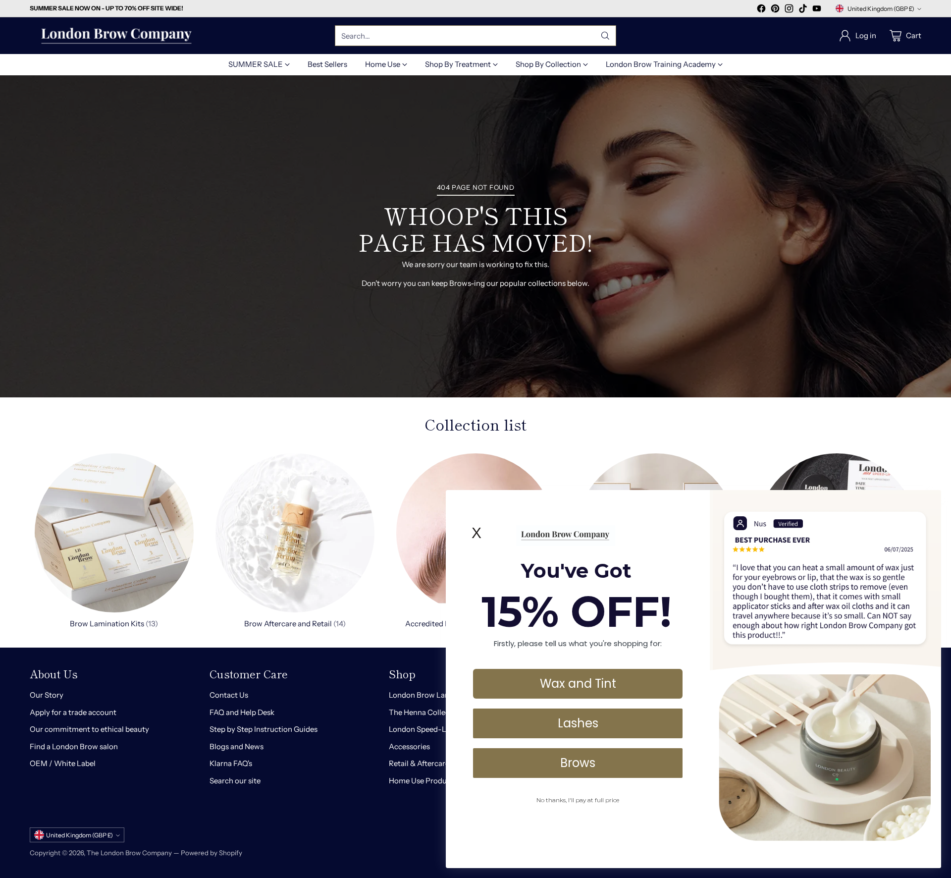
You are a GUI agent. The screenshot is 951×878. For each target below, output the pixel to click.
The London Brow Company (129, 853)
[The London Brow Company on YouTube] (817, 10)
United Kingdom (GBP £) (880, 8)
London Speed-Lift (421, 729)
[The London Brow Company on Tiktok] (803, 10)
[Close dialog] (928, 502)
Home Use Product (421, 780)
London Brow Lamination (432, 695)
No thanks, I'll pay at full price (577, 800)
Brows (577, 763)
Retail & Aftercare (419, 763)
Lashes (578, 723)
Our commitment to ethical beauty (89, 729)
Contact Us (229, 695)
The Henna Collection (426, 712)
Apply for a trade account (73, 712)
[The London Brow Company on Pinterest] (775, 10)
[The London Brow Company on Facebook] (761, 10)
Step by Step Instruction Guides (263, 729)
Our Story (46, 695)
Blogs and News (237, 746)
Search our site (235, 780)
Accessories (409, 746)
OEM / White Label (63, 763)
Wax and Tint (578, 683)
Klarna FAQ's (231, 763)
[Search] (605, 35)
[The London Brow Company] (116, 36)
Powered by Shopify (211, 853)
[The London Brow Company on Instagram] (789, 10)
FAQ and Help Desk (242, 712)
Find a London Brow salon (74, 746)
